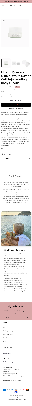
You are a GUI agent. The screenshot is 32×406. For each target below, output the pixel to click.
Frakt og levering (8, 331)
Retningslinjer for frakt (11, 402)
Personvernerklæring (13, 399)
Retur (4, 341)
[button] (3, 5)
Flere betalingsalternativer (16, 108)
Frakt (11, 89)
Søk (4, 327)
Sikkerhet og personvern (10, 338)
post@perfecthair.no (9, 364)
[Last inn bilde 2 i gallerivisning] (16, 63)
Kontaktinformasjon (23, 402)
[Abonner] (27, 317)
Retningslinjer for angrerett (18, 397)
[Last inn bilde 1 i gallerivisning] (6, 63)
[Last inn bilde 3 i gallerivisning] (25, 63)
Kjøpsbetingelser (8, 334)
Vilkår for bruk (22, 399)
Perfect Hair (15, 395)
